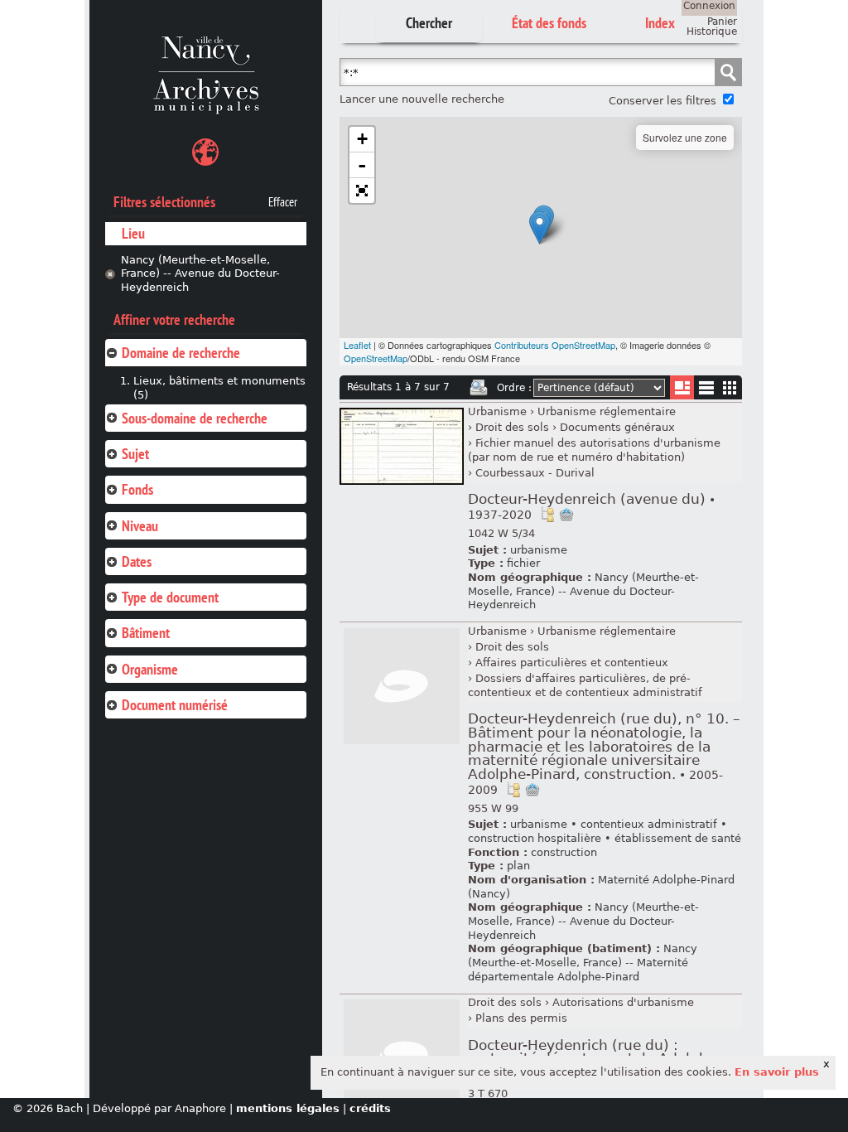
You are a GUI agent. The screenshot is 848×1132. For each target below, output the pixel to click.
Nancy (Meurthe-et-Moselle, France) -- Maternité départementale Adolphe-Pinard (582, 962)
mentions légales (288, 1108)
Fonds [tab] (137, 489)
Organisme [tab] (150, 669)
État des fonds (549, 22)
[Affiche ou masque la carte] (205, 154)
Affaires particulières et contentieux (571, 662)
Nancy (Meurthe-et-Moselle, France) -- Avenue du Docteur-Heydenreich (200, 273)
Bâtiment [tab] (146, 632)
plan (518, 865)
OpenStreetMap (375, 358)
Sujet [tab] (135, 453)
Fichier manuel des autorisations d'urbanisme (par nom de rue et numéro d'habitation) (594, 450)
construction (564, 852)
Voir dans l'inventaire (547, 514)
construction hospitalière (534, 838)
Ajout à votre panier (566, 514)
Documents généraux (617, 427)
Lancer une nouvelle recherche (422, 99)
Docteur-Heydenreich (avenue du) (592, 506)
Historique (712, 31)
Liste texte (706, 390)
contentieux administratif (649, 824)
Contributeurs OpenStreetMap (554, 344)
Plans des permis (521, 1018)
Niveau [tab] (140, 525)
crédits (370, 1108)
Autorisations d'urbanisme (623, 1002)
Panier (722, 21)
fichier (523, 563)
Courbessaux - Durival (535, 473)
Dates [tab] (137, 561)
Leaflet (357, 344)
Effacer (282, 202)
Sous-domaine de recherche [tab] (194, 418)
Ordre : (514, 388)
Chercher (429, 22)
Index (660, 22)
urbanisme (538, 550)
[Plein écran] (361, 190)
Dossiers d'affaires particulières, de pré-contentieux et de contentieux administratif (585, 685)
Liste (682, 387)
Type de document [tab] (170, 597)
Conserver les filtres (662, 100)
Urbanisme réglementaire (606, 411)
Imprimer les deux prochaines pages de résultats (479, 388)
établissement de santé (677, 838)
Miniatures (730, 387)
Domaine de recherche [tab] (181, 352)
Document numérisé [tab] (175, 704)
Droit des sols (512, 427)
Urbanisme (497, 411)
